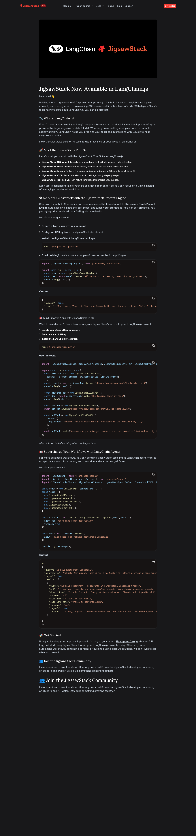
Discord (47, 670)
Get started (170, 6)
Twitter (62, 670)
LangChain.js (76, 109)
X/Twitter (63, 690)
